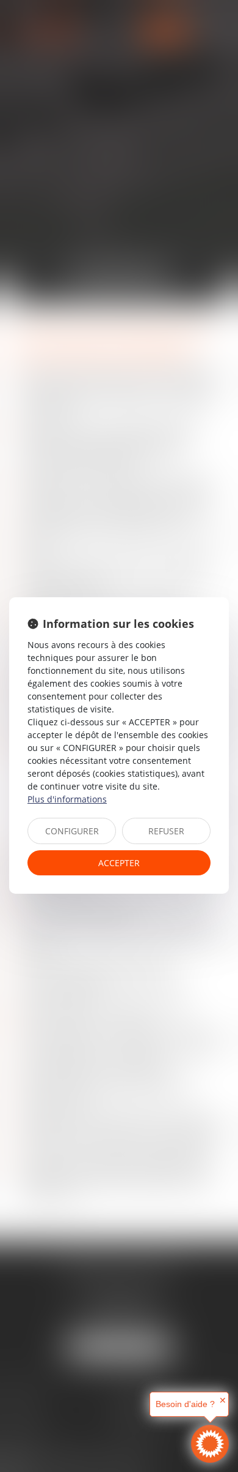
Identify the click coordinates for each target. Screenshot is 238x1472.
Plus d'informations (67, 799)
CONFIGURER (72, 831)
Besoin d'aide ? (185, 1404)
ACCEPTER (119, 863)
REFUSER (166, 831)
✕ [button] (222, 1400)
